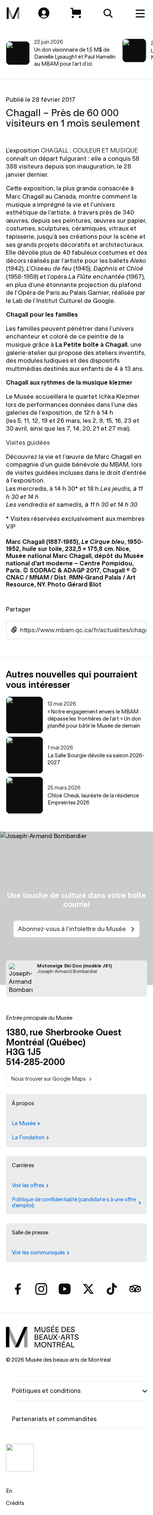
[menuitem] (13, 13)
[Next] (139, 53)
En (9, 1491)
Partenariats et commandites (54, 1419)
